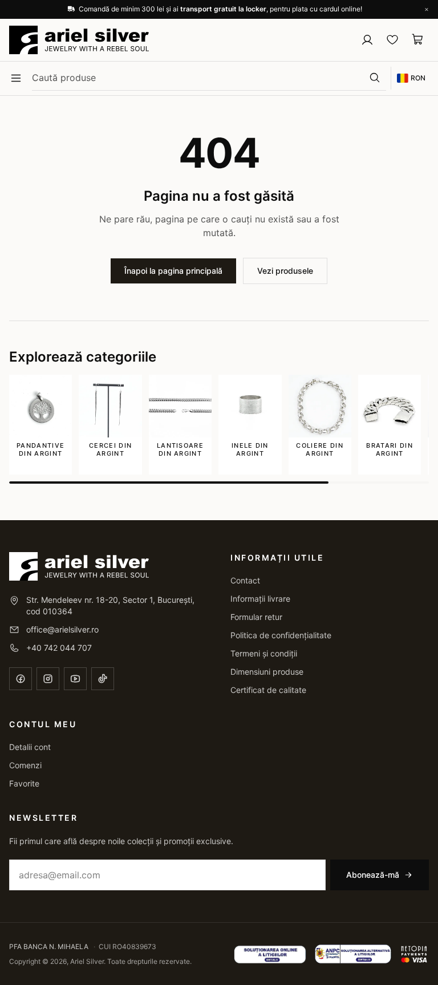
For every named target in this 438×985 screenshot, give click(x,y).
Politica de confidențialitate (280, 635)
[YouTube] (75, 678)
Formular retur (256, 617)
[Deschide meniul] (16, 78)
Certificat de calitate (268, 690)
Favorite (24, 783)
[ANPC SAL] (270, 954)
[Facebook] (20, 678)
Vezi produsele (285, 270)
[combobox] (197, 77)
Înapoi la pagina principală (173, 270)
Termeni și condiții (263, 653)
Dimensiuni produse (266, 671)
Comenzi (25, 765)
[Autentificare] (367, 40)
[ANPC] (353, 954)
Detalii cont (30, 747)
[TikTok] (102, 678)
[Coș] (417, 39)
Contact (245, 580)
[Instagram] (47, 678)
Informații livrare (260, 598)
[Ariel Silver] (79, 40)
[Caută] (374, 77)
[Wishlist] (392, 39)
